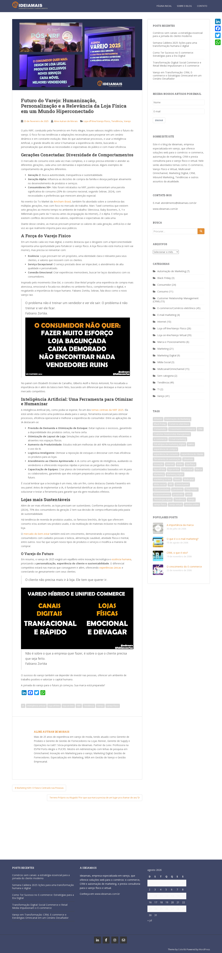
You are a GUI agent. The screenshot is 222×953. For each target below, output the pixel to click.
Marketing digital (175, 474)
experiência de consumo (166, 454)
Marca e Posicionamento (171, 342)
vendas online (192, 504)
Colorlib (182, 949)
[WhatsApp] (217, 42)
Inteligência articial (36, 705)
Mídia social (160, 484)
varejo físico (113, 705)
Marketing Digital (166, 355)
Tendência (116, 121)
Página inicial (164, 6)
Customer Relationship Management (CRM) (176, 300)
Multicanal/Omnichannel (170, 369)
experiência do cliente (192, 454)
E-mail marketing (166, 315)
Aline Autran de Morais (66, 121)
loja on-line (68, 705)
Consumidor (164, 284)
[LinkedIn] (217, 21)
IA (23, 705)
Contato (202, 6)
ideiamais (188, 459)
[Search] (201, 231)
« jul (149, 920)
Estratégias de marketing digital (169, 444)
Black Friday (164, 278)
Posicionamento (162, 494)
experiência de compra (165, 449)
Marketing (163, 348)
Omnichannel (182, 484)
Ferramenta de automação (167, 459)
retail (188, 494)
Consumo (162, 291)
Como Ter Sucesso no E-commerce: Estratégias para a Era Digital (173, 54)
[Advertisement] (77, 828)
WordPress (204, 949)
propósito (178, 494)
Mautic (177, 479)
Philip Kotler (191, 489)
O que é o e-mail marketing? (182, 538)
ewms (191, 444)
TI (158, 389)
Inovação (158, 464)
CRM (200, 429)
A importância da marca (180, 525)
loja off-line (54, 705)
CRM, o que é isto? (177, 552)
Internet (161, 321)
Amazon (158, 419)
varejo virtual (175, 504)
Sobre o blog (184, 6)
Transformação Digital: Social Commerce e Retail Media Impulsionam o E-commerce (177, 64)
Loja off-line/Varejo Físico (97, 121)
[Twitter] (217, 35)
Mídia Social (164, 362)
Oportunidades (161, 489)
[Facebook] (217, 28)
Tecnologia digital (163, 499)
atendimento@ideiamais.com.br (179, 203)
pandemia (177, 489)
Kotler (180, 464)
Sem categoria (165, 375)
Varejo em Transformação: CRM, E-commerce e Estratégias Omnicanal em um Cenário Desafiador (177, 75)
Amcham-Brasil (62, 201)
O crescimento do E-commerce (184, 566)
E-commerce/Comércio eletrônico (176, 308)
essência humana (121, 559)
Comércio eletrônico (179, 424)
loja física (190, 464)
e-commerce (160, 439)
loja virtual (187, 469)
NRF (79, 705)
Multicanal (189, 479)
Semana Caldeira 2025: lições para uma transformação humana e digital (175, 44)
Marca (199, 469)
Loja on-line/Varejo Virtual (171, 335)
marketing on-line (162, 479)
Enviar (159, 120)
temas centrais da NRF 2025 (107, 409)
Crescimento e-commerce (182, 429)
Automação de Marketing (171, 271)
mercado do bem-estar (37, 533)
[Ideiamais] (97, 940)
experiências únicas (110, 567)
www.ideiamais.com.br (165, 208)
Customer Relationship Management (172, 434)
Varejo (127, 121)
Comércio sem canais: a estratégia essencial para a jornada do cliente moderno (178, 34)
